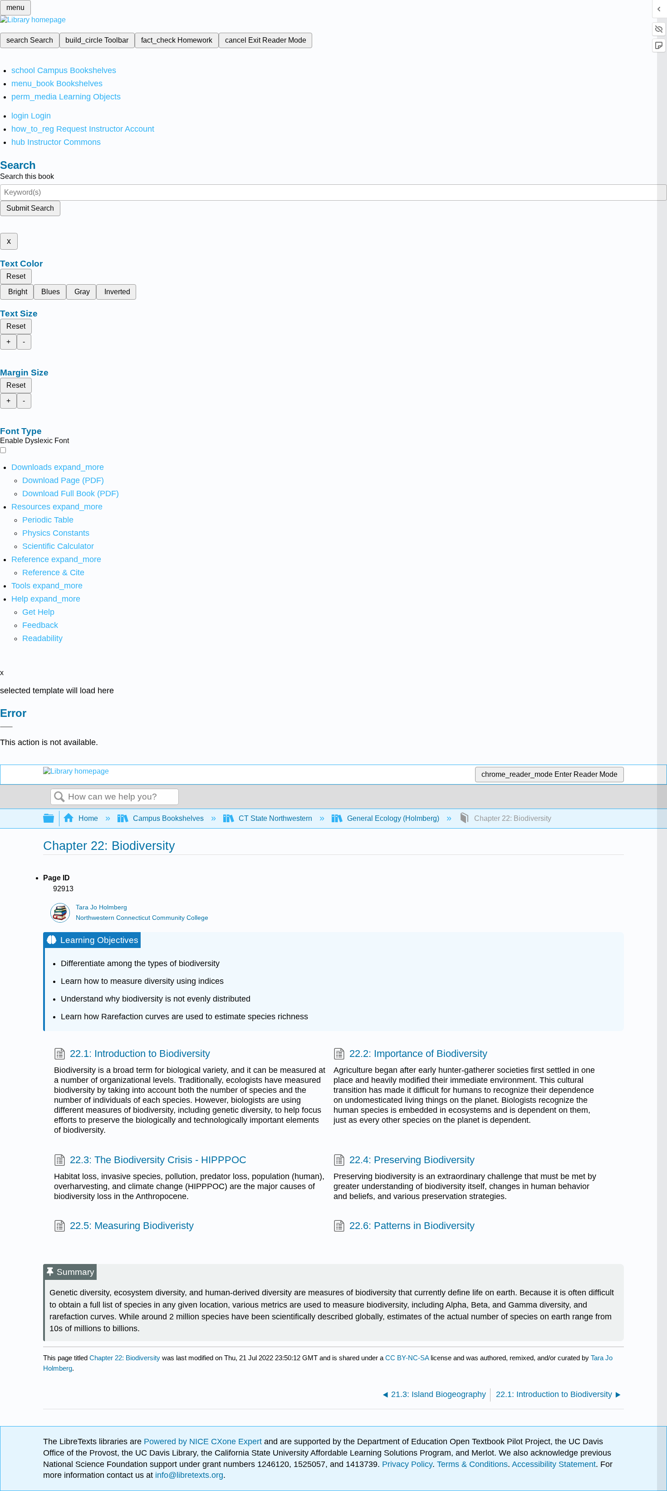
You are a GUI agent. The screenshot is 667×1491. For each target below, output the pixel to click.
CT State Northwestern (275, 818)
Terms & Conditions (472, 1464)
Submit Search (30, 208)
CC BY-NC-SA (408, 1358)
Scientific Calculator (58, 546)
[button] (40, 625)
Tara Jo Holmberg (101, 907)
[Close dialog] (6, 726)
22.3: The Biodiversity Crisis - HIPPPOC (158, 1159)
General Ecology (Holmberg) (393, 818)
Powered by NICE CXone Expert (204, 1441)
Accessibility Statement (554, 1464)
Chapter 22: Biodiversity (124, 1358)
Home (88, 818)
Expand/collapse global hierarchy (54, 819)
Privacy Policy (407, 1464)
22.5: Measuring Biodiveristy (132, 1225)
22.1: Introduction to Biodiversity (140, 1053)
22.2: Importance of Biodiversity (418, 1053)
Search (59, 797)
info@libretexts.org (188, 1475)
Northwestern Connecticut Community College (142, 917)
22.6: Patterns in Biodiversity (412, 1225)
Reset (15, 276)
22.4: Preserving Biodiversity (412, 1159)
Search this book (27, 176)
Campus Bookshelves (168, 818)
